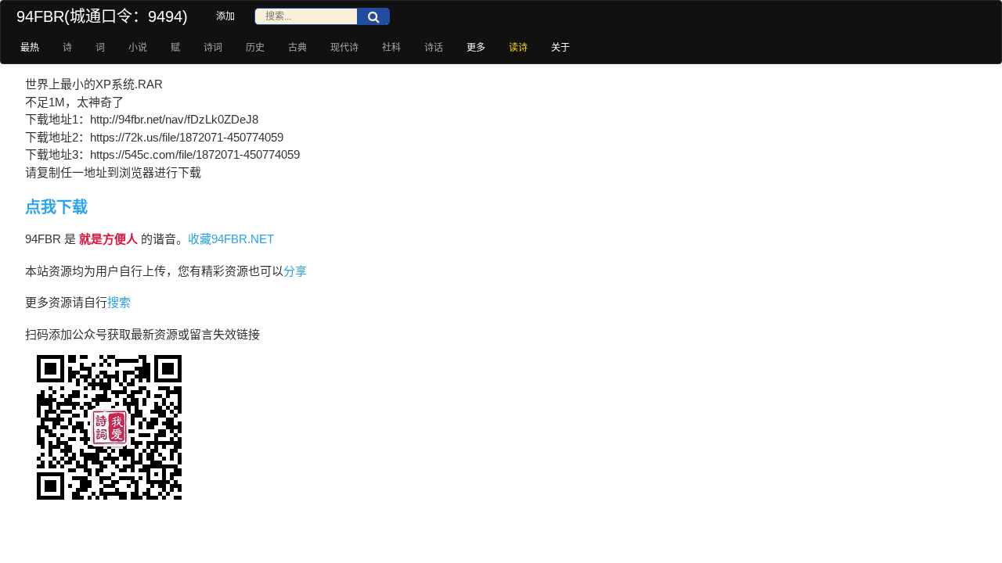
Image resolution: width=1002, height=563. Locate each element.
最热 (29, 47)
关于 (560, 47)
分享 (295, 271)
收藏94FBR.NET (231, 239)
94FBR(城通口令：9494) (102, 16)
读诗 (518, 47)
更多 (476, 47)
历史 (255, 47)
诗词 (213, 47)
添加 (225, 16)
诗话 (433, 47)
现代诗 (344, 47)
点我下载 (56, 207)
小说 (137, 47)
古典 (297, 47)
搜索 (119, 302)
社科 (391, 47)
